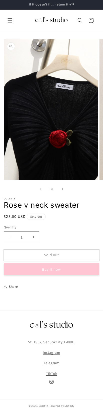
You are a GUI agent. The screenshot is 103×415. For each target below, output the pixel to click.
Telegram (52, 362)
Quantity (10, 227)
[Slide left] (40, 189)
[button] (10, 20)
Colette (43, 406)
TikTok (51, 373)
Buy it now (51, 269)
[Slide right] (62, 189)
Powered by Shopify (61, 406)
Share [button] (13, 286)
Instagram (51, 352)
